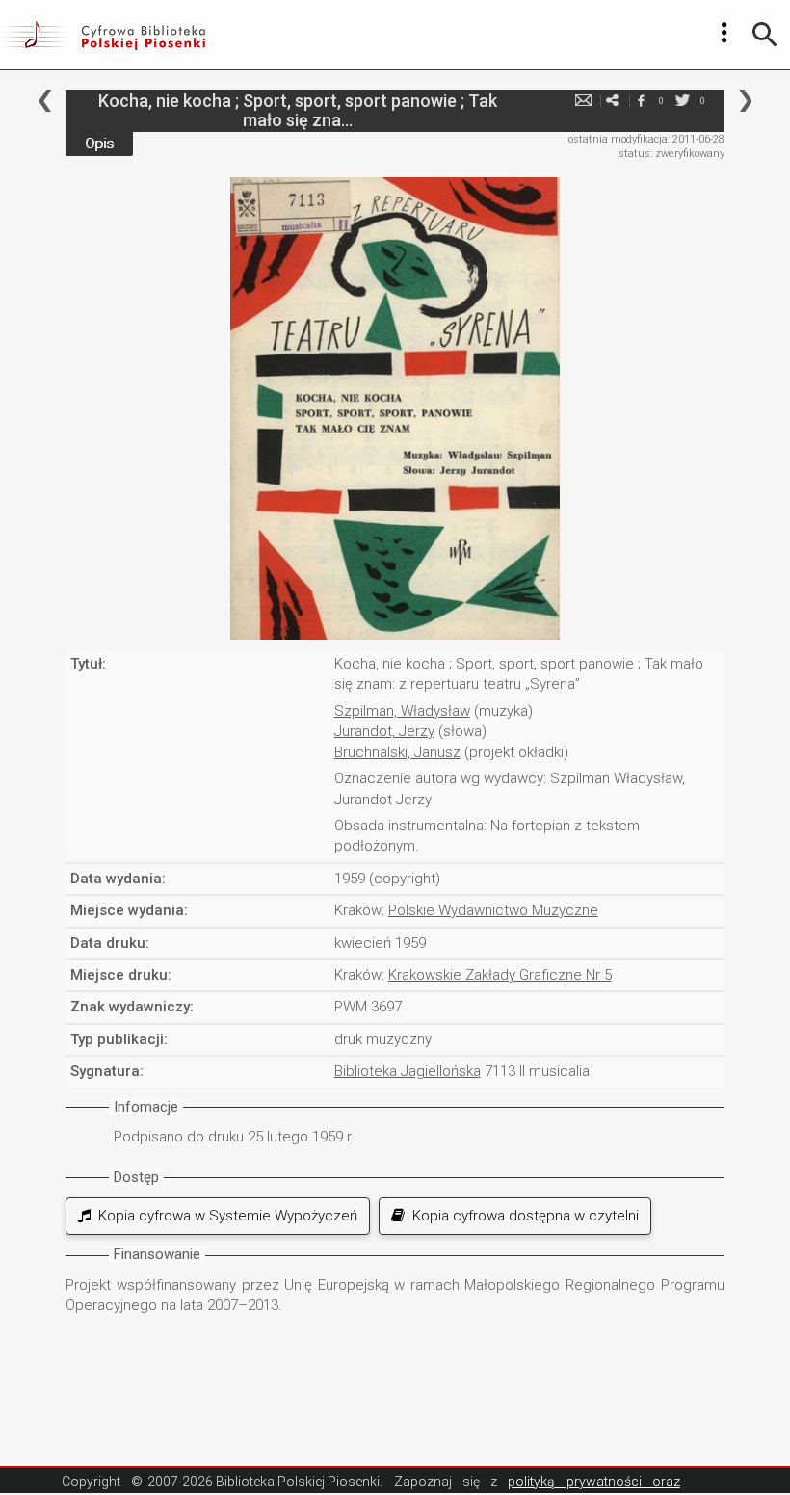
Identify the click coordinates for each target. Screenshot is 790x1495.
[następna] (745, 101)
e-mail (583, 101)
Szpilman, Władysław (402, 711)
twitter (683, 101)
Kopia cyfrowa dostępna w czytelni (522, 1215)
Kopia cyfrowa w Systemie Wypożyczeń (224, 1215)
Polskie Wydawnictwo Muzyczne (493, 910)
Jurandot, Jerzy (384, 731)
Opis (99, 143)
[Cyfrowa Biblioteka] (102, 34)
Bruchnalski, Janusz (397, 752)
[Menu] (724, 32)
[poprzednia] (45, 101)
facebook (641, 101)
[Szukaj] (765, 34)
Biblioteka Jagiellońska (407, 1071)
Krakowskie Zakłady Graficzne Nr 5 (500, 975)
